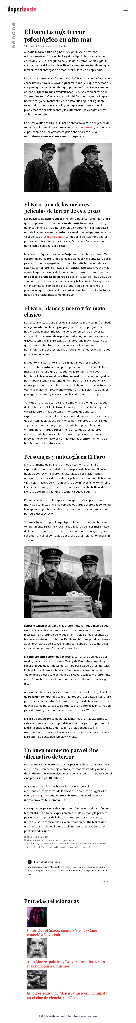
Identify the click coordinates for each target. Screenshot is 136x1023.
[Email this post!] (13, 47)
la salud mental (84, 127)
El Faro (36, 795)
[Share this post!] (13, 24)
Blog (29, 836)
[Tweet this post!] (13, 29)
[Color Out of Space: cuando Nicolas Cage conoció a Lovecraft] (68, 917)
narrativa (49, 840)
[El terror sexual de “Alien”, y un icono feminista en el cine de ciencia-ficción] (68, 980)
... (106, 879)
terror (71, 840)
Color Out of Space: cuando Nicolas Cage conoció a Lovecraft (59, 847)
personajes (61, 840)
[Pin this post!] (13, 38)
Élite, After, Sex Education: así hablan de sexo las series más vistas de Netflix (67, 843)
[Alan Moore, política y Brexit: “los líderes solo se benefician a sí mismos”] (68, 948)
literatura (38, 840)
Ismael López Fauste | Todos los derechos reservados (71, 1016)
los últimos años (53, 236)
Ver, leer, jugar (40, 836)
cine (29, 840)
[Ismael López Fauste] (22, 9)
